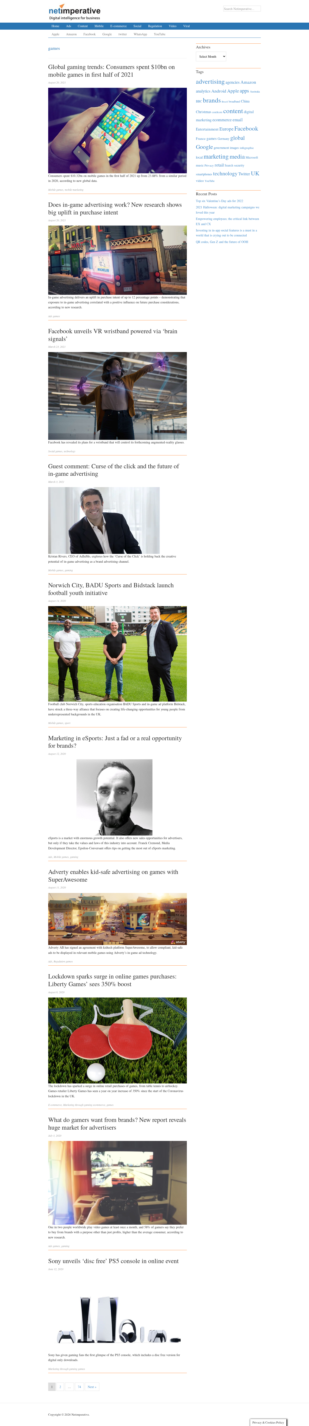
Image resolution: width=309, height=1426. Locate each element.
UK (255, 173)
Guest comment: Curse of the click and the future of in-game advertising (113, 470)
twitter (123, 34)
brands (212, 99)
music (200, 165)
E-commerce (118, 26)
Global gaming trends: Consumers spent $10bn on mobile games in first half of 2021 (111, 70)
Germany (223, 138)
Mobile (99, 26)
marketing (216, 156)
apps (244, 90)
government (221, 147)
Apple (55, 34)
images (234, 147)
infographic (247, 148)
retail (219, 165)
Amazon (71, 34)
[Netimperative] (74, 10)
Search (229, 165)
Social (137, 26)
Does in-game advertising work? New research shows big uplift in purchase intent (115, 208)
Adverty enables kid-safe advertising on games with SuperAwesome (113, 875)
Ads (68, 26)
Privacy (209, 165)
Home (55, 26)
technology (69, 451)
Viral (186, 26)
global (237, 137)
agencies (233, 82)
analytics (203, 91)
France (201, 138)
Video (172, 26)
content (233, 110)
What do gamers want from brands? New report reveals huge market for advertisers (117, 1123)
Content (83, 26)
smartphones (204, 174)
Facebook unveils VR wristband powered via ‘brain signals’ (112, 334)
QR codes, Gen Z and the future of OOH (222, 242)
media (237, 156)
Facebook (89, 34)
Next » (92, 1387)
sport (67, 723)
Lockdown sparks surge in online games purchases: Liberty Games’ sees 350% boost (112, 980)
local (199, 157)
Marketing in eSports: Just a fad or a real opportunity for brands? (115, 741)
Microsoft (252, 157)
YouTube (159, 34)
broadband (234, 101)
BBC (199, 101)
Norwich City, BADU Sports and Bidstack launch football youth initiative (111, 589)
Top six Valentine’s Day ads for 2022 (219, 201)
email (238, 120)
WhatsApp (140, 34)
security (239, 165)
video (200, 180)
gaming (69, 570)
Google (107, 34)
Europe (226, 129)
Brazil (225, 101)
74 (79, 1387)
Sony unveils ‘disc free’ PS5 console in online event (113, 1260)
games (59, 189)
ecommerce (99, 1105)
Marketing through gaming (77, 1105)
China (245, 101)
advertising (210, 81)
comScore (217, 112)
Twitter (244, 173)
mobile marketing (74, 189)
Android (218, 91)
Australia (255, 91)
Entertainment (207, 129)
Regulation (155, 26)
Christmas (203, 111)
